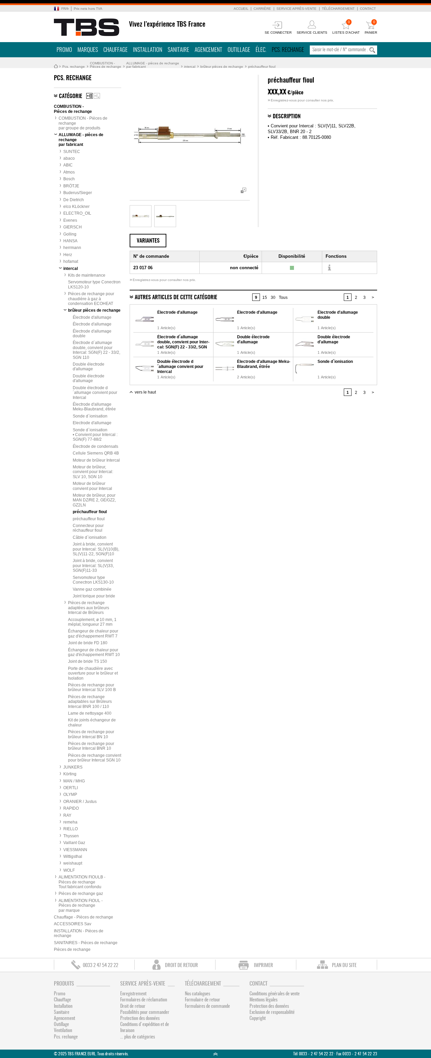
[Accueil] (87, 27)
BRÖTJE (71, 186)
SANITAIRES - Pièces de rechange (86, 942)
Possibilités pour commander (144, 1012)
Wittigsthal (72, 856)
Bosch (69, 179)
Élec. (261, 50)
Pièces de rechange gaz (81, 893)
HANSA (70, 241)
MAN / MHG (74, 781)
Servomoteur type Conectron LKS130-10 (93, 580)
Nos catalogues (197, 994)
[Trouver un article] (329, 267)
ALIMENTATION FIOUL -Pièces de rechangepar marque (81, 905)
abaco (69, 158)
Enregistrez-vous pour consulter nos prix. (301, 100)
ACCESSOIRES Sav (72, 924)
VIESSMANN (75, 849)
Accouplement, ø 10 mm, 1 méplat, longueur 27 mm (92, 622)
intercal (189, 66)
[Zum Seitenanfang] (215, 1054)
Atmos (69, 172)
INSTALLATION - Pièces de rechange (78, 933)
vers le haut (145, 392)
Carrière (262, 8)
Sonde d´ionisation (90, 416)
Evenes (70, 220)
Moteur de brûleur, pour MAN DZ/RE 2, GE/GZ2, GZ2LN (94, 500)
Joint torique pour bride (94, 596)
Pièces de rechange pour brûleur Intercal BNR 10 (91, 746)
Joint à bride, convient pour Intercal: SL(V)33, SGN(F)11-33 (93, 565)
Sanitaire (178, 50)
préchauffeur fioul (261, 66)
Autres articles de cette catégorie (176, 297)
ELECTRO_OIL (77, 213)
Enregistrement (133, 994)
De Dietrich (73, 199)
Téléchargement (338, 8)
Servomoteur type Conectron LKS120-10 (94, 284)
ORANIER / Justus (80, 801)
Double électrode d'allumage (88, 366)
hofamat (70, 261)
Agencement (208, 50)
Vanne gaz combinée (92, 589)
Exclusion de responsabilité (272, 1012)
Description (287, 116)
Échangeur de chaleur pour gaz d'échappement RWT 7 (93, 633)
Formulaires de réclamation (143, 1000)
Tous (283, 297)
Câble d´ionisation (89, 537)
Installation (147, 50)
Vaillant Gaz (74, 842)
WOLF (69, 870)
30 (273, 297)
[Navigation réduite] (97, 96)
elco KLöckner (76, 206)
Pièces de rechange (72, 949)
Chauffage (115, 50)
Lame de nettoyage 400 (89, 713)
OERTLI (70, 787)
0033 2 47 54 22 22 (100, 965)
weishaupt (72, 863)
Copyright (258, 1018)
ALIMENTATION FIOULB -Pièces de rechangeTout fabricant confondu (82, 882)
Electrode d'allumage (92, 423)
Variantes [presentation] (148, 241)
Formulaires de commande (207, 1006)
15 (264, 297)
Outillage (239, 50)
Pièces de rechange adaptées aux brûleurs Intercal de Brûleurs (88, 607)
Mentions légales (263, 1000)
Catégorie (70, 96)
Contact (368, 8)
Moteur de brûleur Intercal (96, 460)
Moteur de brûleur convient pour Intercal (92, 486)
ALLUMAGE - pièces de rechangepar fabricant (152, 64)
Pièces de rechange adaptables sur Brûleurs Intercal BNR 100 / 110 (90, 701)
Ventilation (63, 1030)
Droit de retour (132, 1006)
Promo (64, 50)
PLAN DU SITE (344, 965)
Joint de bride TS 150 (87, 661)
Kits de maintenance (86, 275)
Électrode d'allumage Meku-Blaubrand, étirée (94, 406)
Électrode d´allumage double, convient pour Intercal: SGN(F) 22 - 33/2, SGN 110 (96, 350)
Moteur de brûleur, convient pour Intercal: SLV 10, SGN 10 (93, 472)
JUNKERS (72, 767)
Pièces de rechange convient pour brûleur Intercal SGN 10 (94, 758)
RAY (67, 815)
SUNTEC (71, 151)
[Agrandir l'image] (141, 216)
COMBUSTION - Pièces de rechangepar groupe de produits (83, 123)
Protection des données (140, 1018)
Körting (69, 774)
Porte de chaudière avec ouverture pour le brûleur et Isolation (93, 673)
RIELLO (70, 829)
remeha (70, 822)
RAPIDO (71, 808)
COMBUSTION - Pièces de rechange (105, 64)
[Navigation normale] (89, 96)
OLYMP (70, 794)
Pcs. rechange (288, 50)
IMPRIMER (263, 965)
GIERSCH (72, 227)
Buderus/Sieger (77, 192)
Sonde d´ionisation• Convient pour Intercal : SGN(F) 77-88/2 (95, 435)
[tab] (148, 240)
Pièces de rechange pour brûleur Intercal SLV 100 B (92, 687)
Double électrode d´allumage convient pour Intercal (95, 392)
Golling (69, 234)
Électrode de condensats (95, 446)
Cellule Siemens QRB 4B (96, 453)
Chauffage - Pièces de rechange (83, 917)
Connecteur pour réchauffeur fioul (88, 528)
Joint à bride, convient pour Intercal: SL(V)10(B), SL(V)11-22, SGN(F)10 (96, 549)
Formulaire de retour (202, 1000)
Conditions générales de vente (275, 994)
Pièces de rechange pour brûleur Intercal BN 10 (91, 734)
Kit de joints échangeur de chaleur (92, 722)
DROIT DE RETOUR (181, 965)
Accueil (241, 8)
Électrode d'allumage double (92, 333)
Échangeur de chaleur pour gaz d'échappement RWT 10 (94, 652)
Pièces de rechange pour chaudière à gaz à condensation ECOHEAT (91, 298)
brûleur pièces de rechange (221, 66)
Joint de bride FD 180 (87, 643)
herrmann (72, 247)
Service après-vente (296, 8)
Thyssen (71, 836)
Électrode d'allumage (92, 317)
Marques (87, 50)
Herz (67, 254)
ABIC (68, 165)
